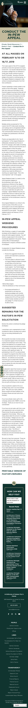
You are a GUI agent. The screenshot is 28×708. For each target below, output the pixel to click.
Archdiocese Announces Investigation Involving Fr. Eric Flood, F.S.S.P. (13, 555)
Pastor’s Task (6, 46)
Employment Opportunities (14, 628)
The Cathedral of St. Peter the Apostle (12, 642)
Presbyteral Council (14, 687)
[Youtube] (19, 614)
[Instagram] (12, 614)
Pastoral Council (14, 684)
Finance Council (14, 681)
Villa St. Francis (14, 662)
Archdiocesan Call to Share (14, 638)
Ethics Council (14, 676)
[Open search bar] (18, 2)
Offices (14, 631)
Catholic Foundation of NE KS (14, 654)
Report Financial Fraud (14, 692)
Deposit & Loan (14, 673)
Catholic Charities (14, 645)
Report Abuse (14, 690)
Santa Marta (14, 659)
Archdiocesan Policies (14, 670)
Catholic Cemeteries (14, 648)
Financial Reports (14, 679)
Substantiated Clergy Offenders (14, 695)
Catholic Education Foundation (14, 651)
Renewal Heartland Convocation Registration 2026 (12, 547)
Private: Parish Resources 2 (11, 44)
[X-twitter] (15, 614)
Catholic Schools (14, 625)
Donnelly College (14, 656)
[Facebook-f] (8, 614)
